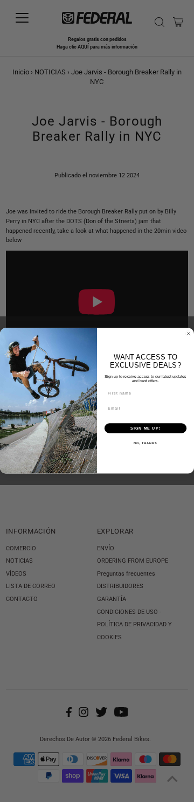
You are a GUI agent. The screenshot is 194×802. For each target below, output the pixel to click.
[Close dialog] (188, 334)
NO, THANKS (145, 443)
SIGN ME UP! (145, 428)
